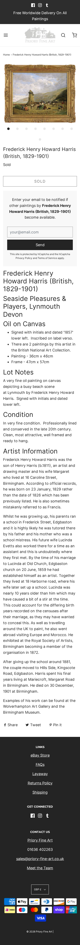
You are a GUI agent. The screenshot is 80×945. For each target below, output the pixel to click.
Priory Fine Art (40, 840)
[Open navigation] (5, 35)
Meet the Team (40, 868)
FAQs (40, 764)
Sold (40, 181)
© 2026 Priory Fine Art (39, 931)
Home (6, 54)
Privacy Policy (24, 258)
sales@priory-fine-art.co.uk (40, 859)
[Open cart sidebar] (74, 35)
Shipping (40, 792)
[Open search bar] (63, 35)
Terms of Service (47, 258)
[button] (40, 93)
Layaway (40, 774)
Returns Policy (40, 783)
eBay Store (40, 755)
